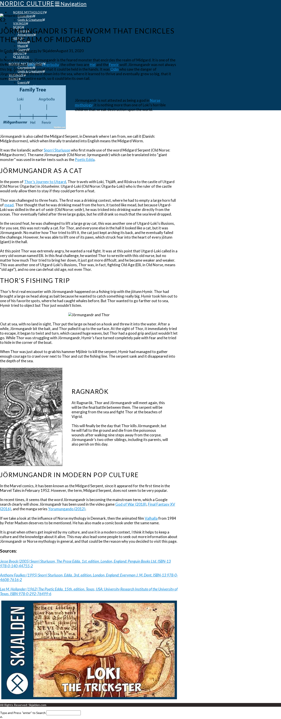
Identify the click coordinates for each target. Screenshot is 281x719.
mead (9, 205)
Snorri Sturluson (57, 150)
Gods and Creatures (20, 50)
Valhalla (151, 518)
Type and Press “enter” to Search (23, 713)
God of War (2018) (130, 504)
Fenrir (114, 64)
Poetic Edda (85, 159)
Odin (114, 69)
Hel (92, 64)
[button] (70, 3)
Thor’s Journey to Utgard (45, 181)
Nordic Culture (27, 3)
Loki (31, 64)
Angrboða (50, 64)
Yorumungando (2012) (66, 509)
